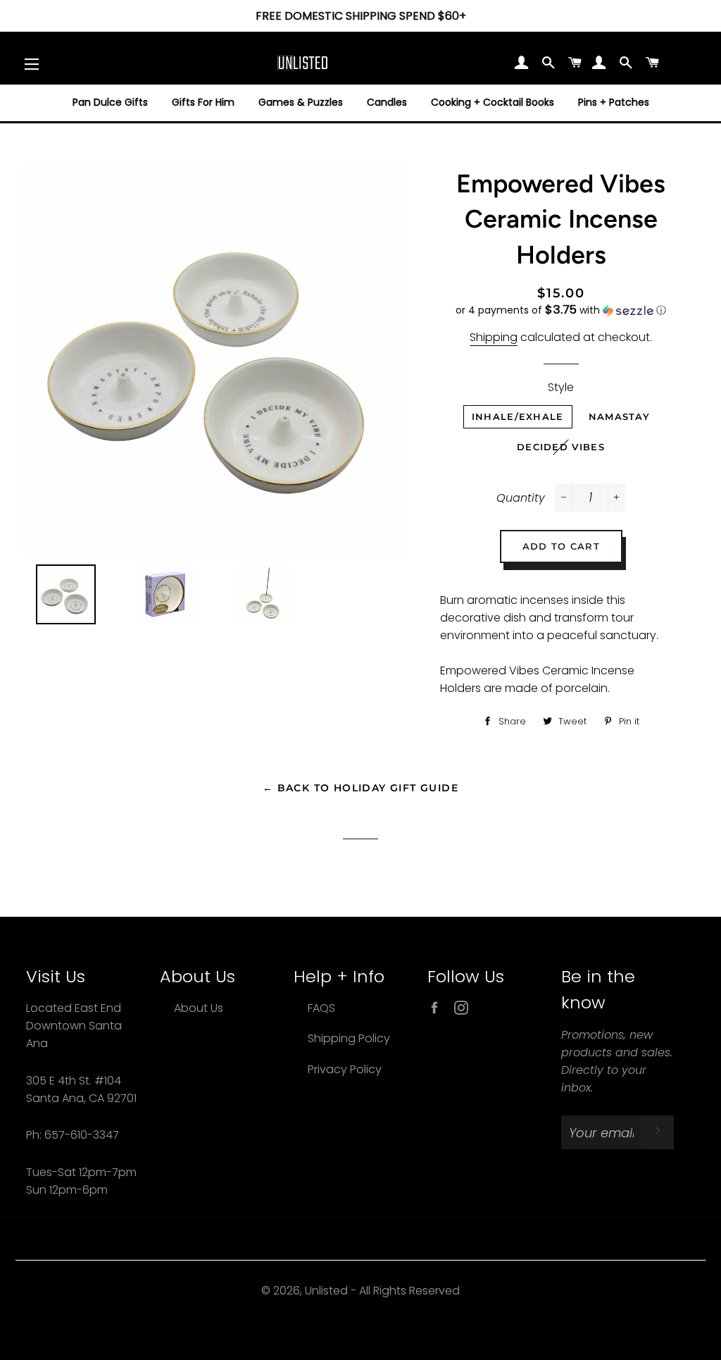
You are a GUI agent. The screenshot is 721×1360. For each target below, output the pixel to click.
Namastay (619, 416)
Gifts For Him (203, 102)
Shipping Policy (349, 1038)
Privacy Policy (345, 1069)
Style (561, 387)
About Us (198, 1008)
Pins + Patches (613, 102)
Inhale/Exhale (518, 416)
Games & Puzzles (300, 102)
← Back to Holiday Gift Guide (360, 787)
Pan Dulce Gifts (110, 102)
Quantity (520, 498)
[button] (561, 310)
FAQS (321, 1008)
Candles (387, 102)
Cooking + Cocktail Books (492, 102)
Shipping (494, 337)
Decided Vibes (561, 446)
